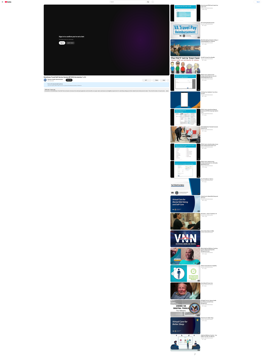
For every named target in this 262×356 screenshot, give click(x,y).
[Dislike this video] (150, 80)
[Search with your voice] (152, 2)
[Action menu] (168, 84)
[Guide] (2, 2)
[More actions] (168, 80)
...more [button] (166, 90)
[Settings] (252, 2)
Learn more (112, 95)
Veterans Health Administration (55, 79)
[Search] (148, 2)
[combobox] (128, 2)
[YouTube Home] (8, 2)
